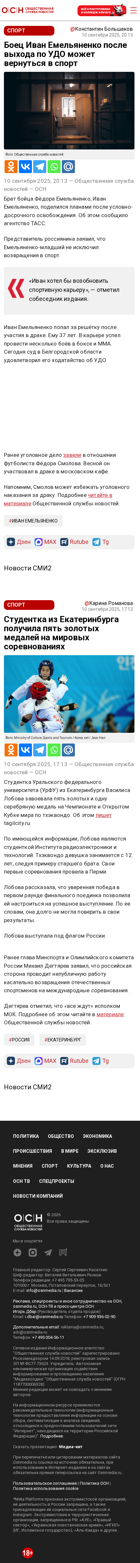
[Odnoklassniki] (11, 166)
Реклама (24, 378)
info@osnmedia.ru (43, 1290)
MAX (50, 542)
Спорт (50, 1166)
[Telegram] (39, 166)
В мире (69, 1151)
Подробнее (51, 1436)
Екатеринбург (64, 1039)
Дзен (24, 542)
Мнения (23, 1166)
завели (72, 455)
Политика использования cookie (45, 1488)
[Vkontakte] (25, 166)
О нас (107, 1166)
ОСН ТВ (21, 1181)
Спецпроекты (56, 1181)
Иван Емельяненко (35, 520)
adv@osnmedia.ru (30, 1332)
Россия (21, 1039)
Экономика (97, 1136)
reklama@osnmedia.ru (82, 1327)
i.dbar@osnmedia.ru (44, 1316)
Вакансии (73, 1290)
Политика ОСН (94, 1483)
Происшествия (32, 1151)
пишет (104, 815)
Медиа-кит (70, 1446)
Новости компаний (38, 1196)
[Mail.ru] (68, 166)
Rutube (79, 542)
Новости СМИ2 (27, 568)
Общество (61, 1136)
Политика (26, 1136)
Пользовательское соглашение (45, 1483)
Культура (79, 1166)
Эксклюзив (102, 1151)
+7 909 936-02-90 (99, 1316)
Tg (105, 542)
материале (110, 1014)
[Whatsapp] (54, 166)
